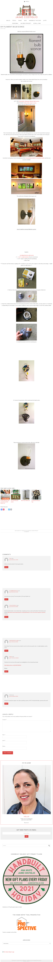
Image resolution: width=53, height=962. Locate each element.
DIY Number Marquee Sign (36, 501)
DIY (20, 530)
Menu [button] (27, 1)
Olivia (10, 558)
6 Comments (26, 531)
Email (3, 740)
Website (3, 746)
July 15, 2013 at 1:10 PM (13, 559)
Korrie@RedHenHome (13, 590)
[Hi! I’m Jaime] (26, 789)
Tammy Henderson (12, 605)
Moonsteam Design (37, 960)
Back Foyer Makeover (25, 500)
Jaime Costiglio (26, 11)
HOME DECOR (24, 530)
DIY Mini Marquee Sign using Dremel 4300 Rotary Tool (5, 502)
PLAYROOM (29, 530)
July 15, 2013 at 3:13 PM (13, 591)
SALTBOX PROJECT (34, 530)
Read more (26, 822)
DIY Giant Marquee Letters (14, 501)
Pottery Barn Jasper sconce (30, 103)
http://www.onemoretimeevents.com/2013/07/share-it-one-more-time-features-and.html (26, 612)
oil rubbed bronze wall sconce (27, 255)
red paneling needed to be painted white (35, 158)
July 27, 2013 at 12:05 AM (13, 657)
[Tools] (26, 923)
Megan (10, 656)
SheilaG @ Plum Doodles (14, 640)
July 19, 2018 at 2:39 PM (13, 696)
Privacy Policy (26, 961)
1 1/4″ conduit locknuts (23, 257)
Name (3, 734)
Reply (6, 567)
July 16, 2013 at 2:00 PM (13, 606)
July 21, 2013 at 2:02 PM (13, 641)
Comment (4, 719)
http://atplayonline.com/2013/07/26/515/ (12, 665)
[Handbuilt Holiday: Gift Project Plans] (26, 880)
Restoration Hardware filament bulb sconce (29, 101)
